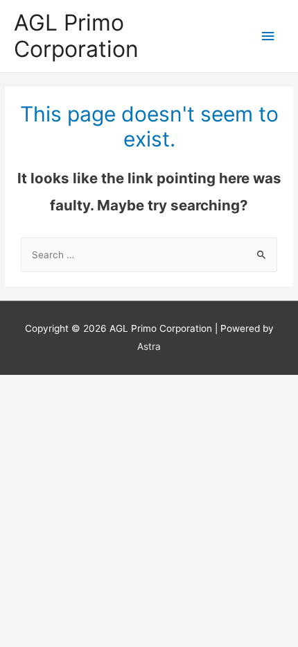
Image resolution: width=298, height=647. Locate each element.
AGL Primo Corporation (76, 35)
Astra (149, 346)
